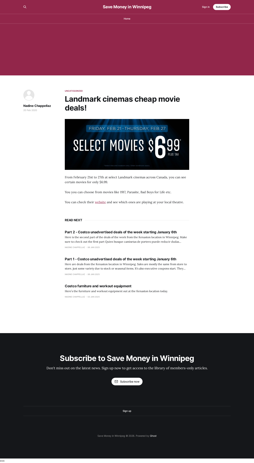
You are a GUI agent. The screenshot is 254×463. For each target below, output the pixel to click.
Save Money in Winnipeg (127, 7)
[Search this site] (24, 7)
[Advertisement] (127, 49)
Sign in (206, 6)
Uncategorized (74, 91)
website (100, 202)
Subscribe (222, 6)
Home (127, 18)
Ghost (153, 435)
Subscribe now (129, 381)
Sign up (127, 410)
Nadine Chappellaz (37, 106)
